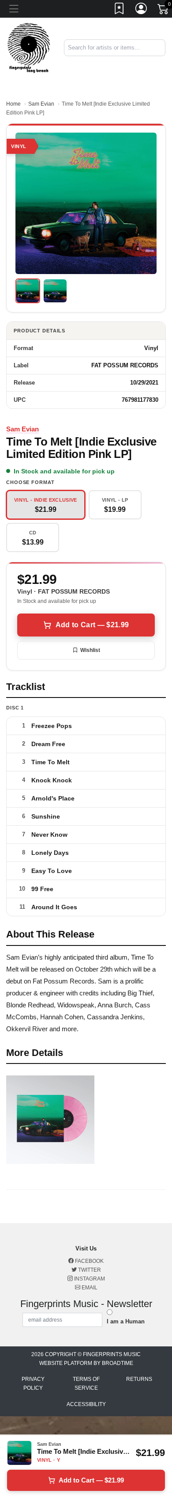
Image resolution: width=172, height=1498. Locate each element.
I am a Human (126, 1321)
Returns (139, 1379)
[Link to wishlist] (119, 10)
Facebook (89, 1261)
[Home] (29, 47)
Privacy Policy (33, 1383)
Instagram (89, 1279)
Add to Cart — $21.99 (92, 625)
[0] (163, 10)
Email (88, 1288)
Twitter (89, 1270)
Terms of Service (86, 1383)
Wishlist (90, 650)
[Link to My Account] (141, 10)
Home (13, 104)
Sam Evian (41, 104)
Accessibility (86, 1404)
